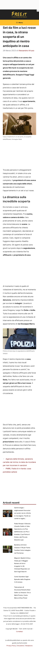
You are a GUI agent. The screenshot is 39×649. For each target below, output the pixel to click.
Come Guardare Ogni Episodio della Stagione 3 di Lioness (22, 579)
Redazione (29, 646)
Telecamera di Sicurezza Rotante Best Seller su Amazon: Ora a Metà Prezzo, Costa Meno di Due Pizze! (22, 592)
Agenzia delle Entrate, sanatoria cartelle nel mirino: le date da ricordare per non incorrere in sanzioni (19, 462)
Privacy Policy (11, 646)
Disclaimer (20, 646)
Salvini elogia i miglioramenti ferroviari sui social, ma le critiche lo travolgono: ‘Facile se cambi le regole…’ (22, 513)
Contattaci (19, 631)
